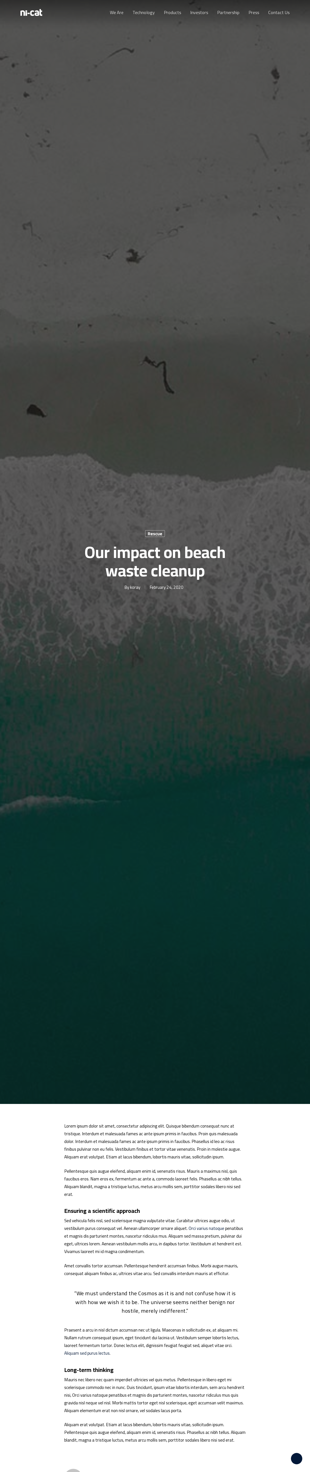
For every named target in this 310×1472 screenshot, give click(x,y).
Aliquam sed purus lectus (87, 1353)
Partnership (228, 12)
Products (172, 12)
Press (253, 12)
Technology (144, 12)
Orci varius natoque (206, 1228)
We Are (116, 12)
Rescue (155, 533)
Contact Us (279, 12)
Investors (199, 12)
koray (135, 587)
